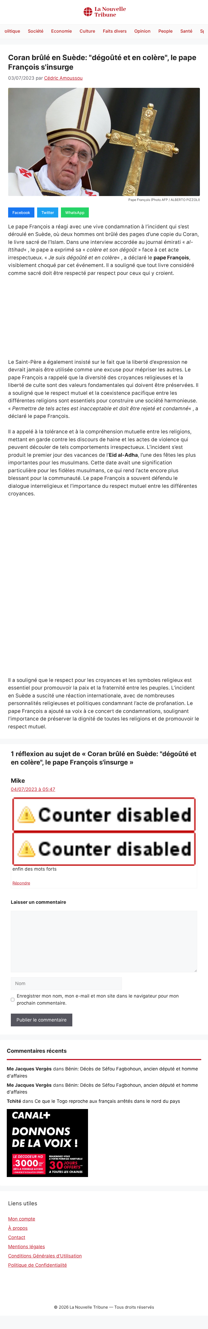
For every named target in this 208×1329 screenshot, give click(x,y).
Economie (61, 31)
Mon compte (21, 1219)
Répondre (21, 883)
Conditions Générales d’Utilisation (45, 1256)
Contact (16, 1237)
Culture (87, 31)
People (165, 31)
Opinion (142, 31)
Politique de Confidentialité (37, 1265)
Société (35, 31)
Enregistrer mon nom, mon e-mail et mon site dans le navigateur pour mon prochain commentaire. (98, 999)
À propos (18, 1228)
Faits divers (115, 31)
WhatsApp (74, 212)
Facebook (21, 212)
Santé (186, 31)
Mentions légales (26, 1246)
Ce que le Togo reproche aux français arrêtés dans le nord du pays (107, 1101)
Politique (11, 31)
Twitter (47, 212)
